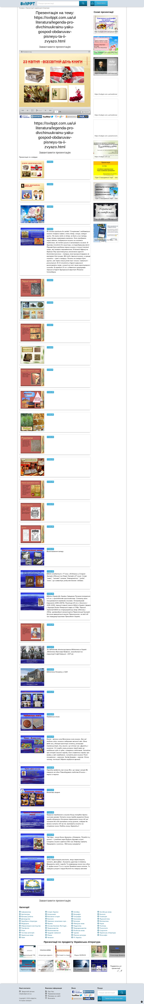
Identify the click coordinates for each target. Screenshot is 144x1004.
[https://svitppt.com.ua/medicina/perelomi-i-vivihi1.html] (105, 87)
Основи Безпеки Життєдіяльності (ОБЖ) (58, 926)
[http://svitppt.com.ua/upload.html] (105, 24)
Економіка (77, 919)
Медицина (25, 923)
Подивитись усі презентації (115, 967)
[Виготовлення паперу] (32, 556)
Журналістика (105, 919)
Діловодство (25, 919)
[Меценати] (45, 966)
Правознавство (52, 928)
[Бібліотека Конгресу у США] (32, 677)
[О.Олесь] (99, 951)
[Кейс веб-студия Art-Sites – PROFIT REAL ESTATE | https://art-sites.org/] (105, 233)
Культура (76, 921)
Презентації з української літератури (37, 8)
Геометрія (103, 916)
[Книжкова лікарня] (32, 797)
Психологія (104, 928)
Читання (50, 937)
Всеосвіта (51, 998)
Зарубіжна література (29, 921)
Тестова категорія (27, 933)
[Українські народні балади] (28, 966)
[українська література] (63, 966)
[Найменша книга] (32, 722)
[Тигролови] (81, 966)
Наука (102, 923)
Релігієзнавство (52, 930)
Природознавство (79, 928)
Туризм (76, 933)
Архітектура (25, 914)
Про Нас (51, 991)
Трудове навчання (54, 933)
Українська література (108, 933)
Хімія (23, 937)
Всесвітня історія (53, 916)
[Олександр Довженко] (117, 951)
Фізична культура (79, 935)
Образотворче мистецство (31, 926)
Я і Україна (77, 937)
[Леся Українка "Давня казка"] (99, 966)
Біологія (102, 914)
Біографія (77, 914)
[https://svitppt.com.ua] (105, 149)
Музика (50, 923)
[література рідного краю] (45, 951)
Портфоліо (25, 928)
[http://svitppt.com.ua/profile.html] (105, 45)
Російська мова (79, 930)
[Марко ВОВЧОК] (81, 951)
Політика (103, 926)
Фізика (49, 935)
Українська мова (27, 935)
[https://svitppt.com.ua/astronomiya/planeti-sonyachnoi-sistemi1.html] (105, 129)
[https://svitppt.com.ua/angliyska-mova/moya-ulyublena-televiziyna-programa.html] (105, 212)
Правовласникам (54, 994)
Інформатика (26, 912)
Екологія (50, 919)
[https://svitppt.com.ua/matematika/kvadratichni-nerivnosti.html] (105, 66)
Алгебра (76, 912)
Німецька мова (78, 923)
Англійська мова (105, 912)
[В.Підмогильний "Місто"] (28, 951)
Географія (77, 916)
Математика (104, 921)
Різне (23, 930)
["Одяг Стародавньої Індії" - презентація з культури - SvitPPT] (105, 170)
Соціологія (103, 930)
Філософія (103, 935)
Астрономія (51, 914)
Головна (21, 8)
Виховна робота (27, 916)
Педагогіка (77, 926)
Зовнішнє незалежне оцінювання (58, 921)
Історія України (52, 912)
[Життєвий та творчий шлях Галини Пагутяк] (63, 951)
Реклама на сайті (54, 996)
